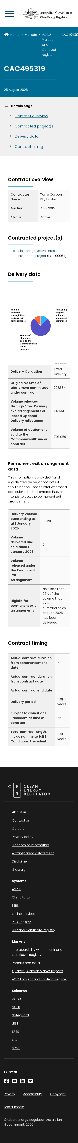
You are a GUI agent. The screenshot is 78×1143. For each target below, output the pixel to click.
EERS (15, 905)
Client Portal (21, 897)
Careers (18, 828)
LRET (15, 1023)
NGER (16, 1007)
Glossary (19, 869)
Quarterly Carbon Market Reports (37, 971)
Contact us (21, 820)
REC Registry (21, 922)
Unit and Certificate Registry (33, 930)
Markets (31, 34)
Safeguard (20, 1015)
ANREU (16, 889)
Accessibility (32, 1094)
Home (15, 34)
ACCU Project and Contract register (49, 44)
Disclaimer (20, 861)
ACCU (16, 999)
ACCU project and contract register (39, 979)
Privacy (9, 1094)
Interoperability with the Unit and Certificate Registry (37, 952)
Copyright (58, 1094)
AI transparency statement (33, 853)
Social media (14, 1107)
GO (14, 1040)
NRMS (16, 1048)
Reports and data (26, 963)
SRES (15, 1031)
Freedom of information (30, 845)
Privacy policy (22, 837)
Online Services (23, 913)
